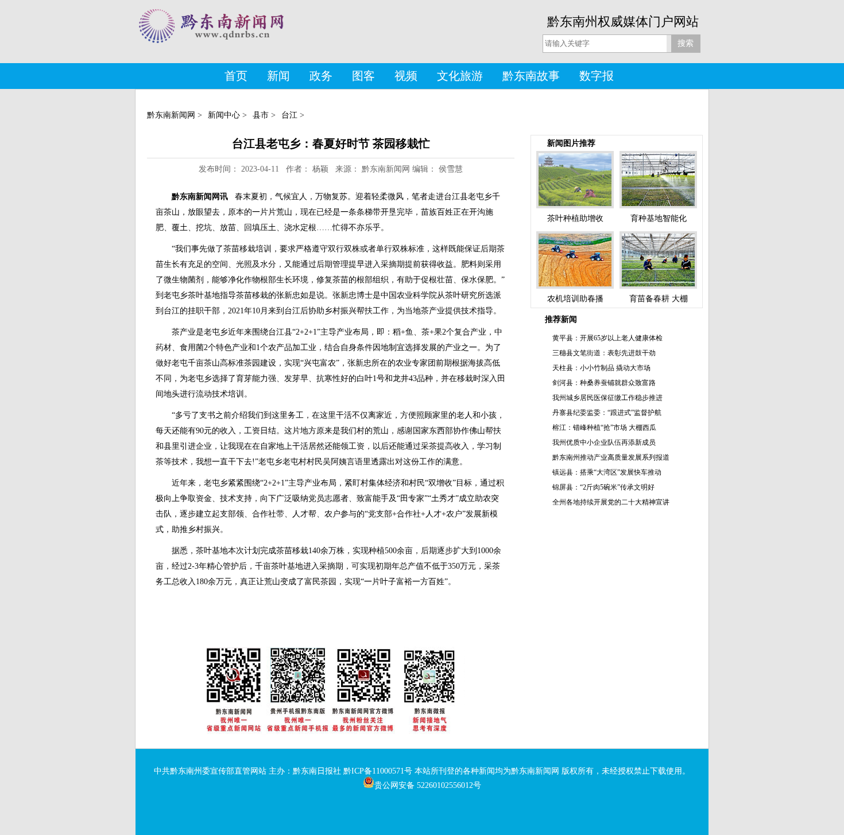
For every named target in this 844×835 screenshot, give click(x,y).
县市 (261, 115)
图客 (363, 75)
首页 (235, 75)
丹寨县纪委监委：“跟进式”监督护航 (606, 413)
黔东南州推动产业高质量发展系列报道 (610, 457)
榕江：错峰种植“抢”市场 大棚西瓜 (604, 428)
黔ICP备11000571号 (377, 771)
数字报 (596, 75)
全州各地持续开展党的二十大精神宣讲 (610, 502)
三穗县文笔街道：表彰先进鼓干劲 (604, 353)
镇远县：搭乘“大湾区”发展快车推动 (606, 472)
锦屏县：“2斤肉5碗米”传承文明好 (603, 487)
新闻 (278, 75)
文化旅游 (460, 75)
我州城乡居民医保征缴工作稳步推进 (607, 398)
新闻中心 (224, 115)
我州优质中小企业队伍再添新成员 (604, 442)
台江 (289, 115)
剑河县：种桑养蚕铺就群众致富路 (604, 383)
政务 (320, 75)
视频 (405, 75)
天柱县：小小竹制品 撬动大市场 (601, 368)
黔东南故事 (531, 75)
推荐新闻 (561, 319)
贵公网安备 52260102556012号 (427, 785)
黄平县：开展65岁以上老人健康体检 (607, 338)
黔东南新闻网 (171, 115)
